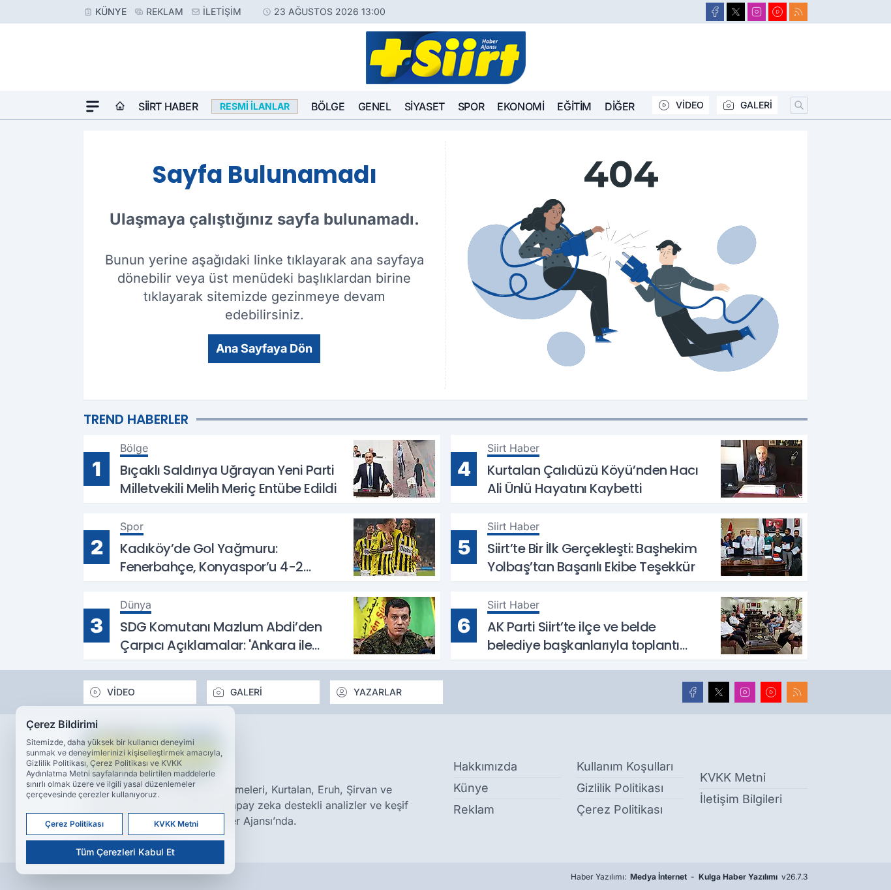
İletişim (222, 11)
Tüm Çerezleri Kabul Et (125, 851)
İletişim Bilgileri (741, 799)
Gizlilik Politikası (620, 788)
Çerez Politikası (620, 809)
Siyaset (424, 106)
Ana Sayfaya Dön (264, 348)
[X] (736, 12)
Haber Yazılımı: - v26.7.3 (689, 877)
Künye (111, 11)
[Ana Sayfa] (120, 106)
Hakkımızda (485, 766)
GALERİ (756, 104)
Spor (471, 106)
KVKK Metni (733, 777)
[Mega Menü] (92, 106)
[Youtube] (777, 12)
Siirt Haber (168, 106)
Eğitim (574, 106)
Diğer (620, 106)
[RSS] (798, 12)
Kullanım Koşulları (625, 766)
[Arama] (799, 105)
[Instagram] (757, 12)
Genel (374, 106)
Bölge (328, 106)
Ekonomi (520, 106)
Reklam (164, 11)
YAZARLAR (378, 691)
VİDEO (690, 104)
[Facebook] (715, 12)
